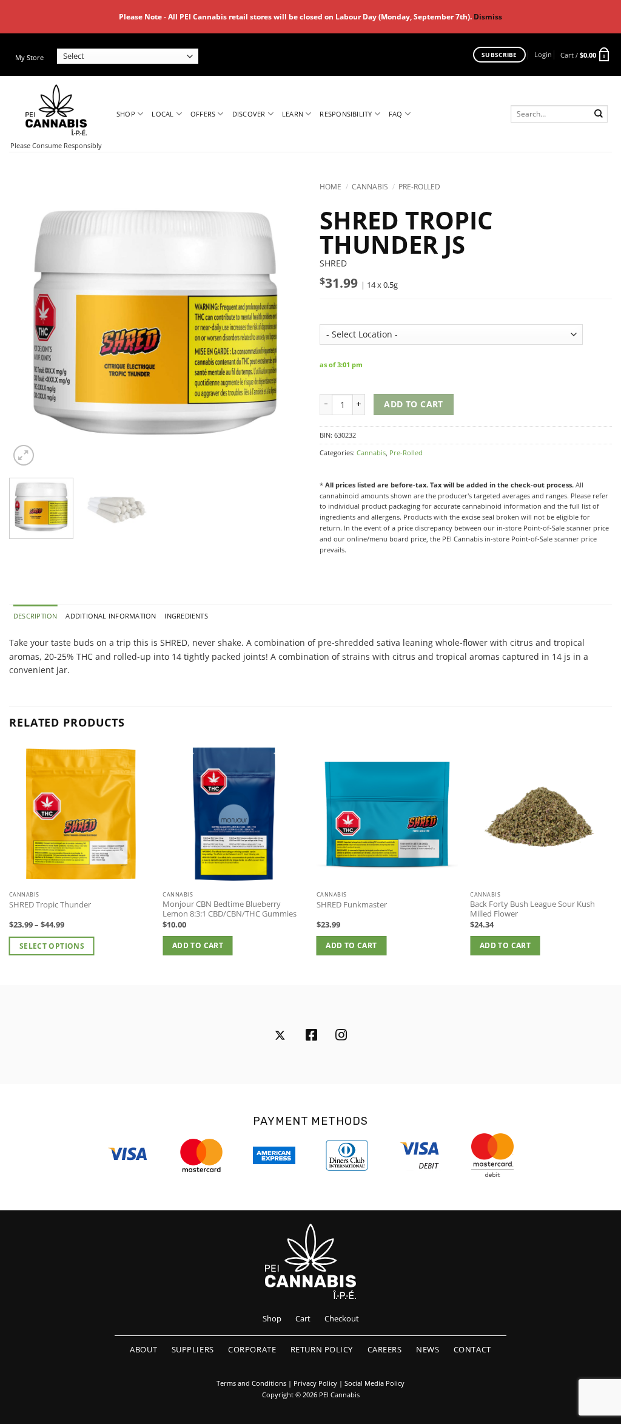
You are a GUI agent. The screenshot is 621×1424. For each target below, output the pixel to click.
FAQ (396, 113)
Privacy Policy (315, 1383)
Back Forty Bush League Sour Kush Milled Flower (532, 909)
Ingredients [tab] (185, 615)
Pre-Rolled (419, 186)
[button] (543, 54)
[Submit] (599, 114)
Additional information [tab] (110, 615)
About (143, 1349)
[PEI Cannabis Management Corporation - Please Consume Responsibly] (56, 110)
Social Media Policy (374, 1383)
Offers (202, 113)
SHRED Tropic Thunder (50, 905)
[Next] (280, 322)
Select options (51, 946)
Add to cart (413, 404)
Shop (125, 113)
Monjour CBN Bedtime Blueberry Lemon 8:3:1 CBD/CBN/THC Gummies (230, 909)
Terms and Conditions (251, 1383)
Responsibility (346, 113)
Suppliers (193, 1349)
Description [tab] (35, 615)
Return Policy (321, 1349)
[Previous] (30, 322)
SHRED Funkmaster (352, 905)
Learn (292, 113)
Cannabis (370, 186)
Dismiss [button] (488, 17)
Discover (249, 113)
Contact (472, 1349)
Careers (385, 1349)
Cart (302, 1318)
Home (330, 186)
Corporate (252, 1349)
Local (162, 113)
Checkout (341, 1318)
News (427, 1349)
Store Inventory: (362, 309)
